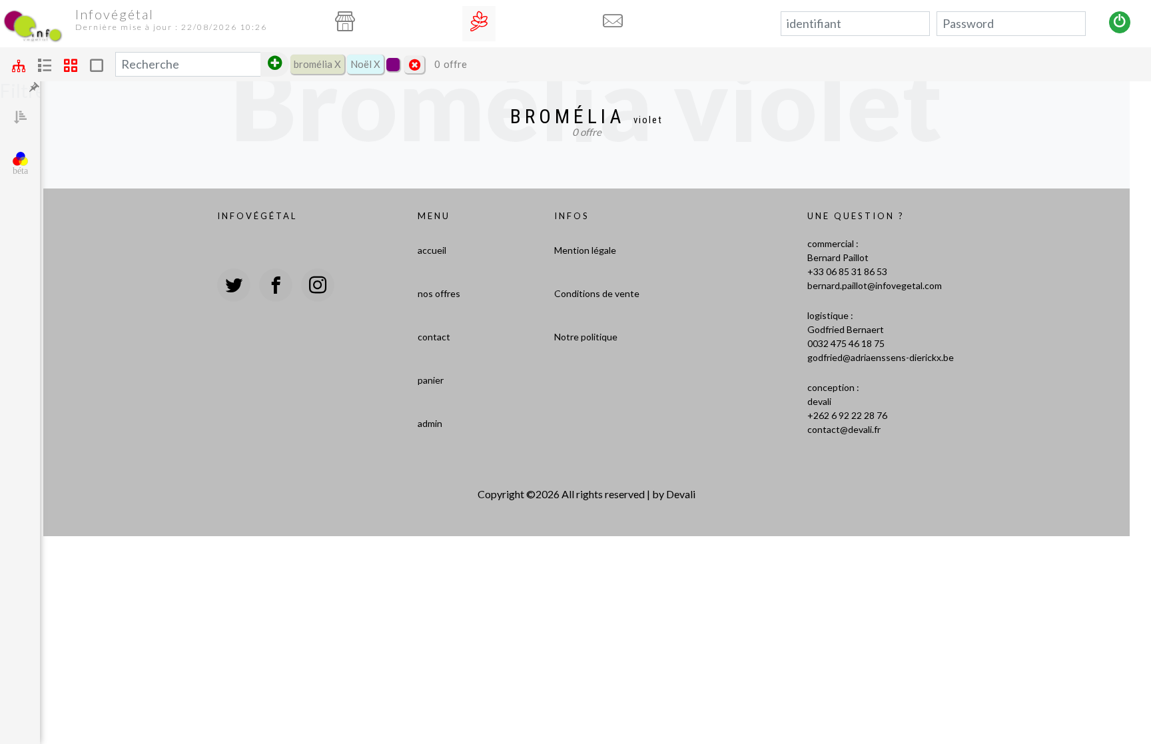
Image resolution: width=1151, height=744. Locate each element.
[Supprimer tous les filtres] (414, 64)
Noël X (365, 64)
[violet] (393, 64)
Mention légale (585, 250)
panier (431, 380)
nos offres (439, 293)
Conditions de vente (596, 293)
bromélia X (317, 64)
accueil (432, 250)
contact (434, 336)
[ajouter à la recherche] (274, 64)
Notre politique (585, 336)
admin (430, 423)
